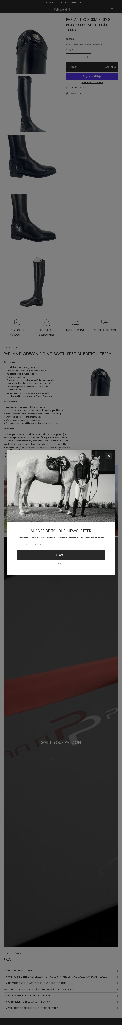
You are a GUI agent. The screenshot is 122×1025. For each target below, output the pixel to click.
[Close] (109, 456)
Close (61, 564)
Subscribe (61, 555)
